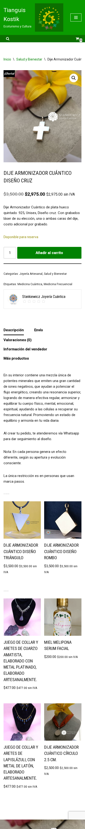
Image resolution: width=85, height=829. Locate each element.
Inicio (7, 59)
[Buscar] (7, 38)
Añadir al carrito (49, 253)
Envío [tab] (38, 330)
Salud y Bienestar (29, 59)
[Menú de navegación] (75, 17)
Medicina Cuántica (29, 284)
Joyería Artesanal (30, 273)
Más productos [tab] (16, 358)
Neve (24, 824)
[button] (73, 78)
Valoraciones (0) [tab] (18, 340)
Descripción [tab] (14, 330)
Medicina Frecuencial (58, 284)
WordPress (56, 824)
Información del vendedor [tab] (25, 349)
